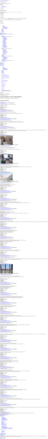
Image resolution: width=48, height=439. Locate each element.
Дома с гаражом (5, 52)
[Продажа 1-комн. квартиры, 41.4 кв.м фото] (5, 118)
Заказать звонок (2, 63)
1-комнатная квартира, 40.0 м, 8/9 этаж (5, 145)
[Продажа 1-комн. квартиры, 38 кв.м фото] (5, 227)
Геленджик (4, 33)
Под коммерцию (5, 58)
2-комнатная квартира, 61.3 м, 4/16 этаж (5, 294)
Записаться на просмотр (3, 126)
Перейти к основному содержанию (4, 0)
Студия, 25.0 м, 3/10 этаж (3, 238)
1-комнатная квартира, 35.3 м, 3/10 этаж (5, 341)
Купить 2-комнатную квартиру (5, 76)
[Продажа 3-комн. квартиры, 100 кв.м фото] (6, 273)
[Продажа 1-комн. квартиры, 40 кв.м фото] (6, 144)
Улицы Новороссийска (4, 427)
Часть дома (4, 53)
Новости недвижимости (4, 419)
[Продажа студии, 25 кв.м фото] (4, 110)
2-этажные (4, 50)
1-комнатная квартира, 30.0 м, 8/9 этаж (5, 377)
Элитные (4, 41)
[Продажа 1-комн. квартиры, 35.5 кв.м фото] (5, 357)
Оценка (3, 72)
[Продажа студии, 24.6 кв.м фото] (4, 127)
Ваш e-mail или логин (2, 3)
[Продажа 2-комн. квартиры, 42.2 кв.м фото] (5, 199)
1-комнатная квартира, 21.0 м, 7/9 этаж (5, 303)
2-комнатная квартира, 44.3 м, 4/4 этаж (5, 396)
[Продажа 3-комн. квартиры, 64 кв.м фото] (6, 163)
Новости (4, 26)
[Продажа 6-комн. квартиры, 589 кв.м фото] (5, 218)
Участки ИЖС (5, 57)
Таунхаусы (3, 54)
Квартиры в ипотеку (4, 81)
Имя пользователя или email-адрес (4, 18)
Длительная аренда (4, 45)
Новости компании (4, 418)
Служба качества (5, 28)
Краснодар (1, 33)
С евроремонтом (5, 46)
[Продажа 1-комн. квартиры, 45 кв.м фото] (5, 191)
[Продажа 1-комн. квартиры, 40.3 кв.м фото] (5, 208)
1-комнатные (5, 37)
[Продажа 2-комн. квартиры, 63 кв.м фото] (6, 181)
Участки (3, 55)
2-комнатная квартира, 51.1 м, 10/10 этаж (5, 322)
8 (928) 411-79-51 (2, 64)
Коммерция (3, 59)
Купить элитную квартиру (5, 80)
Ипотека (3, 30)
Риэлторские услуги (4, 423)
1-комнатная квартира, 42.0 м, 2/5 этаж (5, 331)
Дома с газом (5, 51)
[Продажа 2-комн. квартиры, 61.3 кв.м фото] (5, 293)
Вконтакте (3, 431)
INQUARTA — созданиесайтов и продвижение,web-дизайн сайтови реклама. (3, 434)
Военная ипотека (4, 421)
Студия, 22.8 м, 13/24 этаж (3, 368)
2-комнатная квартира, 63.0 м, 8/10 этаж (5, 182)
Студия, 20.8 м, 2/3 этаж (3, 103)
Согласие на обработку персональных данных (7, 428)
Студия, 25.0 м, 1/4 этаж (3, 111)
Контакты (3, 31)
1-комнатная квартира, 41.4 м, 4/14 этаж (5, 119)
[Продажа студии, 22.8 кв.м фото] (4, 367)
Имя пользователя (2, 12)
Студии (4, 40)
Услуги (2, 70)
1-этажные (4, 49)
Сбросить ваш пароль (4, 6)
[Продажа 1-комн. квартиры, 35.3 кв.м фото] (5, 340)
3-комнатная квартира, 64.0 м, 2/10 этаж (5, 405)
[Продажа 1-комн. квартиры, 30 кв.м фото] (5, 376)
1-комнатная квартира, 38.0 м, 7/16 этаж (5, 228)
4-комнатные (5, 39)
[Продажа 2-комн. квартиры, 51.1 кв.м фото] (5, 321)
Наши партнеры (5, 68)
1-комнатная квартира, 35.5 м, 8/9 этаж (5, 358)
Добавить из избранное (11, 127)
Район (8, 93)
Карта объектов (3, 426)
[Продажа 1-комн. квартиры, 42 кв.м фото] (5, 330)
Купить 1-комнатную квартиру (5, 75)
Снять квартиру (3, 85)
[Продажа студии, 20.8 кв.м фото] (4, 102)
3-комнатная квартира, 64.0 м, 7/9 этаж (5, 164)
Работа (2, 29)
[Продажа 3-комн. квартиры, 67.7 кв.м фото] (5, 247)
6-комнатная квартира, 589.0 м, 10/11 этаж (5, 219)
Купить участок (3, 56)
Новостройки (3, 86)
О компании (3, 67)
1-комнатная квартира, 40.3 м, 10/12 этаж (5, 209)
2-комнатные (5, 38)
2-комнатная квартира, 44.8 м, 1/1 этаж (5, 256)
